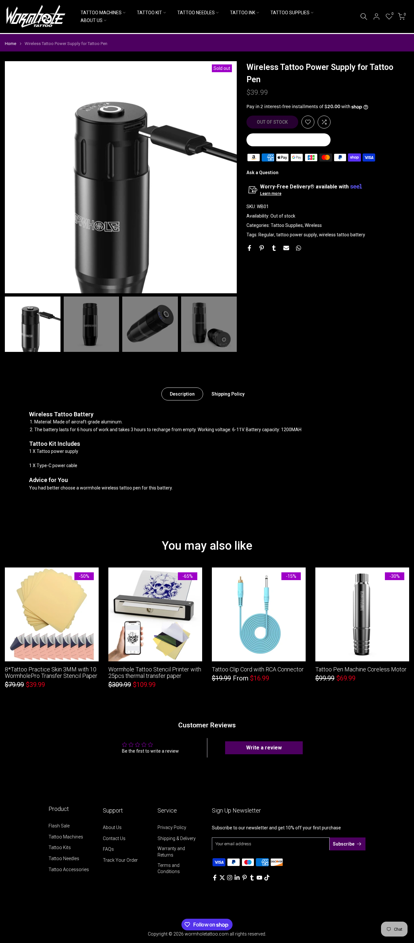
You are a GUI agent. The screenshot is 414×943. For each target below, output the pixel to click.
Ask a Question (262, 172)
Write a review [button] (264, 748)
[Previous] (16, 177)
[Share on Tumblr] (274, 248)
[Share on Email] (286, 248)
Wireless (313, 225)
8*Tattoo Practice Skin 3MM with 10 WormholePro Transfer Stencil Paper (51, 672)
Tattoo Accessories (69, 869)
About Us (112, 827)
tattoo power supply (296, 234)
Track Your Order (120, 860)
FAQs (108, 849)
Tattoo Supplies (287, 225)
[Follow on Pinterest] (244, 877)
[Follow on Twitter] (222, 877)
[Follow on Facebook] (215, 877)
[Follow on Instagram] (230, 877)
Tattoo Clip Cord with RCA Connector (258, 669)
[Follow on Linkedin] (237, 877)
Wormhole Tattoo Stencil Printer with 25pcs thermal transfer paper (154, 672)
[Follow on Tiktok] (267, 877)
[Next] (225, 177)
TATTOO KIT (149, 12)
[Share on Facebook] (249, 248)
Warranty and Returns (171, 852)
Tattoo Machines (66, 836)
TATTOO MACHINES (101, 12)
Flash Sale (59, 825)
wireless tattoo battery (342, 234)
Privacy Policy (172, 827)
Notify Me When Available (288, 139)
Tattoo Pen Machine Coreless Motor (361, 669)
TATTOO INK (242, 12)
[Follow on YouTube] (259, 877)
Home (10, 43)
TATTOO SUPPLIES (290, 12)
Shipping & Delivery (177, 838)
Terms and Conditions (169, 868)
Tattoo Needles (64, 858)
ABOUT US (92, 20)
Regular (266, 234)
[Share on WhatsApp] (298, 248)
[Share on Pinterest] (262, 248)
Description (182, 394)
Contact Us (114, 838)
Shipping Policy (228, 394)
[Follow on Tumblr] (252, 877)
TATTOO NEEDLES (196, 12)
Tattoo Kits (60, 847)
